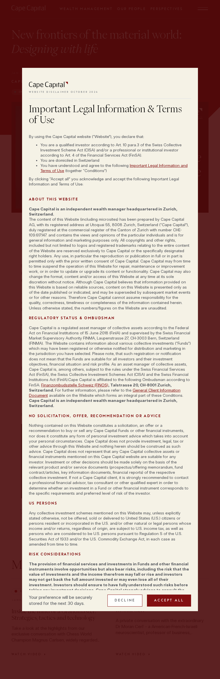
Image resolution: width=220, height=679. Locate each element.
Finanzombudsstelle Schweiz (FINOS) (74, 385)
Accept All (169, 600)
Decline (125, 600)
